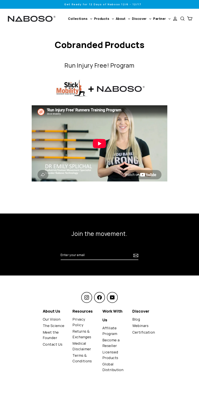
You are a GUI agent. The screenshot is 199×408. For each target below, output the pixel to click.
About (121, 19)
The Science (54, 325)
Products (102, 19)
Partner (160, 19)
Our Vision (52, 319)
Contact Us (53, 344)
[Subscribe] (135, 255)
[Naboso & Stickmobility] (99, 88)
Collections (78, 19)
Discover (139, 19)
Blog (136, 319)
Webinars (140, 325)
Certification (143, 332)
